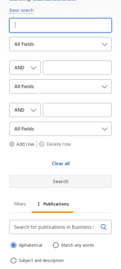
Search (60, 181)
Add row (25, 144)
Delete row (58, 144)
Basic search (21, 10)
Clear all (61, 163)
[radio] (13, 244)
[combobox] (59, 25)
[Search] (103, 227)
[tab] (20, 205)
